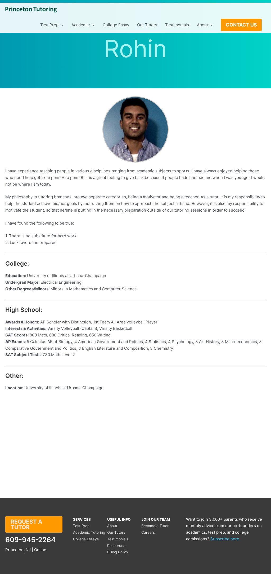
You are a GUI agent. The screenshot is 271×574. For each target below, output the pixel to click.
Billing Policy (117, 552)
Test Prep (81, 526)
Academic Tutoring (89, 532)
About (112, 526)
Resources (116, 546)
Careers (148, 532)
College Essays (86, 539)
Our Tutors (116, 532)
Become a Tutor (155, 526)
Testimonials (117, 539)
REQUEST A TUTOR (26, 524)
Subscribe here (224, 538)
